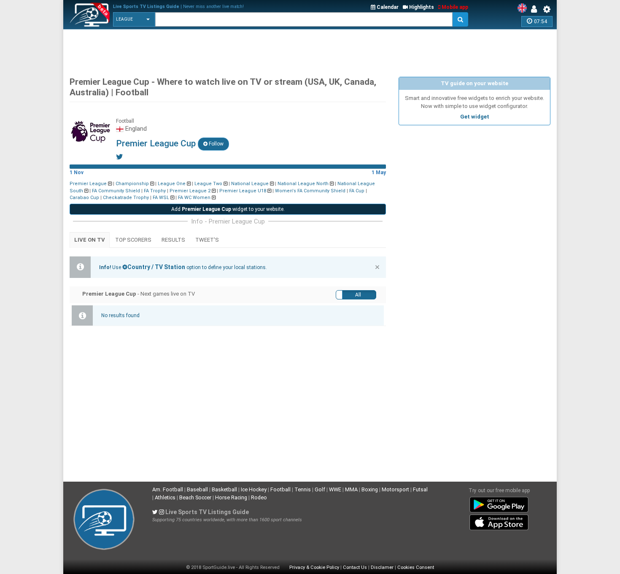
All (358, 295)
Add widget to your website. (228, 209)
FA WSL (161, 197)
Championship (132, 183)
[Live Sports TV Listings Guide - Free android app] (498, 502)
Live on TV (89, 240)
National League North (303, 183)
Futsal (420, 489)
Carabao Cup (84, 197)
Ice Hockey (254, 489)
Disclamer (382, 567)
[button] (134, 19)
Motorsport (395, 489)
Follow (216, 144)
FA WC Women (194, 197)
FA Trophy (155, 191)
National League (250, 183)
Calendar (387, 7)
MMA (351, 489)
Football (280, 489)
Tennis (302, 489)
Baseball (197, 489)
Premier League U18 (242, 191)
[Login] (536, 9)
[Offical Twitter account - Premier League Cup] (119, 156)
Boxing (369, 489)
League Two (208, 183)
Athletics (165, 497)
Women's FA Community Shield (310, 191)
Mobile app (454, 7)
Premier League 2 (190, 191)
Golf (320, 489)
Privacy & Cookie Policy (314, 567)
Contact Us (355, 567)
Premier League (88, 183)
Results (173, 240)
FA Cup (356, 191)
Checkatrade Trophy (126, 197)
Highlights (421, 7)
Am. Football (167, 489)
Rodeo (259, 497)
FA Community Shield (116, 191)
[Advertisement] (310, 51)
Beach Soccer (195, 497)
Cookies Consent (415, 567)
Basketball (224, 489)
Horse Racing (231, 497)
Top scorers (133, 240)
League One (172, 183)
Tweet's (207, 240)
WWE (335, 489)
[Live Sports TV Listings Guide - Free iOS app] (498, 520)
